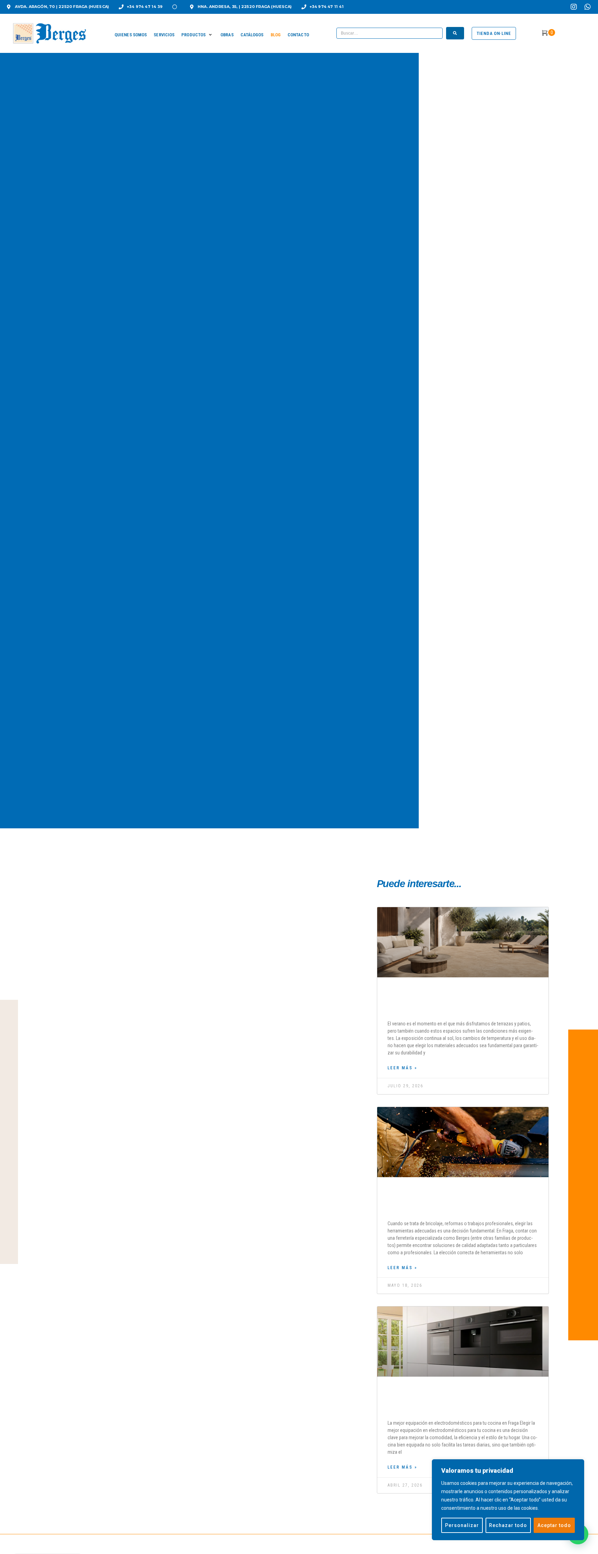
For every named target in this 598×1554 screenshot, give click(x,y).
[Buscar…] (389, 33)
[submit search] (455, 33)
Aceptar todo (554, 1525)
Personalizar (462, 1525)
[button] (197, 35)
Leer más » (402, 1068)
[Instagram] (574, 7)
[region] (508, 1499)
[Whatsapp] (588, 7)
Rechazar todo (508, 1525)
